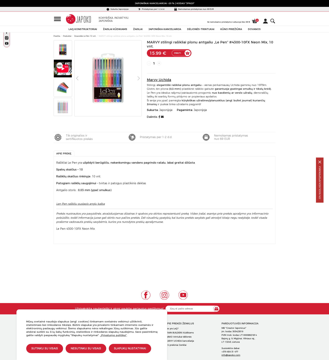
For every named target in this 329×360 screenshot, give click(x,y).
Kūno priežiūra (231, 29)
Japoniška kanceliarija (165, 29)
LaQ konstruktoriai (83, 29)
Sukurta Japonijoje (119, 9)
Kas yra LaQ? (172, 328)
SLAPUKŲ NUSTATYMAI (130, 348)
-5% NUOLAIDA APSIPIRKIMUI (319, 182)
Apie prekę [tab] (63, 153)
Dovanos (254, 29)
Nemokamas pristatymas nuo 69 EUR (196, 9)
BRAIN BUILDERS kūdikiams (180, 332)
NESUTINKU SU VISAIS (86, 348)
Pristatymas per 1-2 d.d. (153, 9)
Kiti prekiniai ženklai (176, 345)
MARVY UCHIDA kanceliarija (180, 341)
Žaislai (138, 29)
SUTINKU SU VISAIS (44, 348)
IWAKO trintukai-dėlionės (179, 336)
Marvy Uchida (159, 80)
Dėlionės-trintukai (200, 29)
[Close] (319, 162)
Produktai (67, 36)
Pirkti (177, 53)
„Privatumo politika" (113, 335)
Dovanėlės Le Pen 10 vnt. (85, 36)
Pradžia (56, 36)
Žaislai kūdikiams (115, 29)
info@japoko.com (231, 355)
